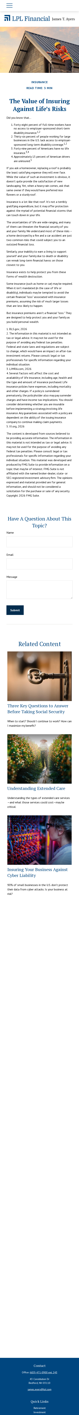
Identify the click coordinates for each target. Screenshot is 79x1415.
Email (9, 554)
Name (10, 532)
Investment (39, 1412)
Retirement (40, 1408)
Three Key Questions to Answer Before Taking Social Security (37, 709)
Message (11, 577)
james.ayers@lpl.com (39, 1389)
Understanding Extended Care (36, 788)
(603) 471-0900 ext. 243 (43, 1372)
